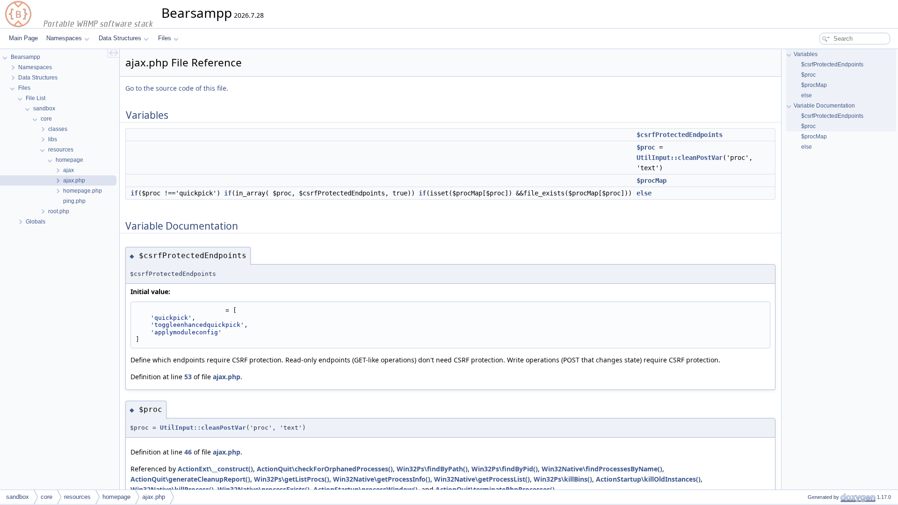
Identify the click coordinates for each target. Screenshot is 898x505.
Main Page (23, 38)
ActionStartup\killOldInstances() (648, 479)
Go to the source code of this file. (176, 88)
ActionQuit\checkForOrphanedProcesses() (325, 468)
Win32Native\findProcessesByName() (602, 468)
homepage (116, 496)
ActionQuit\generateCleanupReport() (190, 479)
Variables (806, 54)
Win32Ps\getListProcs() (291, 479)
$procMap (651, 180)
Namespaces (64, 38)
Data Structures (120, 38)
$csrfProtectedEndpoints (680, 134)
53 (188, 376)
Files (164, 38)
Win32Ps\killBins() (563, 479)
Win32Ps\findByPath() (432, 468)
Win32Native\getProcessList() (482, 479)
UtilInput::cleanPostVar (680, 157)
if (134, 193)
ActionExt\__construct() (215, 468)
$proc (646, 147)
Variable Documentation (824, 105)
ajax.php (226, 376)
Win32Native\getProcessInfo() (381, 479)
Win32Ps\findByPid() (504, 468)
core (46, 496)
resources (77, 496)
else (644, 193)
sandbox (17, 496)
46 (188, 451)
